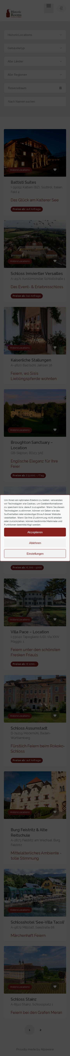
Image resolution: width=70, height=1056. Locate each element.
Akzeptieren (35, 532)
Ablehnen (35, 542)
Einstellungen (35, 553)
